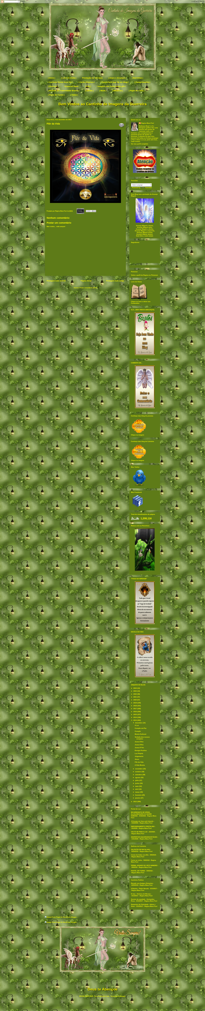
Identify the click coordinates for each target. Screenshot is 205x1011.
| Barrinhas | (137, 78)
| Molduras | (117, 91)
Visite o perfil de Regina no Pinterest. (144, 275)
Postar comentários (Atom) (88, 288)
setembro (138, 774)
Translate (148, 187)
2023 (135, 691)
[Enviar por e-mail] (87, 211)
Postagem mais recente (56, 281)
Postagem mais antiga (115, 281)
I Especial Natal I (71, 86)
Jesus (137, 759)
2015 (135, 714)
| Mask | (102, 91)
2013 (135, 720)
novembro (139, 769)
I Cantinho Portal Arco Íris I (60, 82)
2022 (135, 694)
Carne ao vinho (136, 860)
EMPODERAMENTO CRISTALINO (142, 826)
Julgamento (139, 756)
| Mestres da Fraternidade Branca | (63, 91)
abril (137, 789)
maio (137, 786)
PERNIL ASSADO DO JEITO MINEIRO (144, 865)
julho (137, 780)
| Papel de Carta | (136, 91)
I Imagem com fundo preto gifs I (111, 86)
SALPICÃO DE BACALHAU (140, 849)
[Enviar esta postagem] (80, 211)
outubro (138, 771)
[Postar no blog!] (89, 211)
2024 (135, 688)
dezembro (139, 723)
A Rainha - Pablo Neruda (140, 888)
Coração (138, 731)
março (137, 792)
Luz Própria (139, 753)
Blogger (122, 996)
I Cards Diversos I (86, 82)
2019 (135, 703)
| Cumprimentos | (142, 82)
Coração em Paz (140, 728)
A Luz (137, 725)
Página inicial (86, 281)
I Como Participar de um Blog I (115, 82)
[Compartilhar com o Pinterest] (95, 211)
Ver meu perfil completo (139, 144)
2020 (135, 700)
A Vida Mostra (140, 765)
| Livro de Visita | (68, 78)
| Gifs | (88, 86)
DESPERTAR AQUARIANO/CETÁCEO (144, 837)
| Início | (51, 78)
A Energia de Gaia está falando (142, 821)
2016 (135, 711)
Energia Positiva (141, 750)
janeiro (138, 798)
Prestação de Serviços (92, 78)
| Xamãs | (89, 91)
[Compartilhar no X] (91, 211)
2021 (135, 697)
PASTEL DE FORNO (138, 871)
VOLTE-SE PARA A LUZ (139, 832)
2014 (135, 717)
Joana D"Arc (139, 747)
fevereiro (138, 795)
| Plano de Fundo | (56, 95)
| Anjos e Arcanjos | (117, 78)
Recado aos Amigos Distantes (142, 883)
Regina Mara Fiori (61, 211)
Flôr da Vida (139, 762)
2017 (135, 708)
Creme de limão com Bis (140, 855)
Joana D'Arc (139, 742)
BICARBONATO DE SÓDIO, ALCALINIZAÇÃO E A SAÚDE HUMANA (141, 814)
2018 (135, 706)
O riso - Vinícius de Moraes (141, 894)
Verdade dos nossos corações (142, 738)
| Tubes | (74, 95)
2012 (135, 801)
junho (137, 783)
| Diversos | (53, 86)
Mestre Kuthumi (140, 734)
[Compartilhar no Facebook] (93, 211)
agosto (138, 777)
